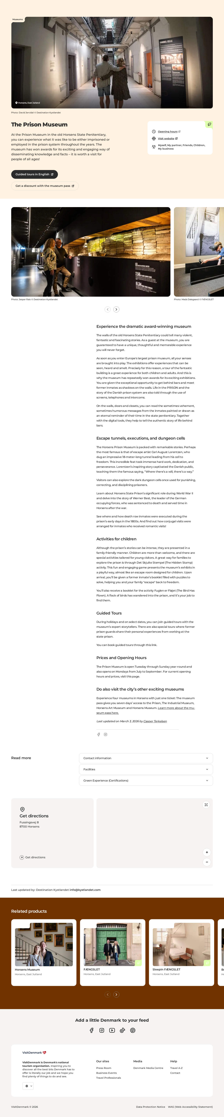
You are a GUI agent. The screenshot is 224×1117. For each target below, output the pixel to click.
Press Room (103, 1068)
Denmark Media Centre (148, 1068)
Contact (175, 1072)
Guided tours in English (32, 174)
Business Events (106, 1072)
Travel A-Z (176, 1068)
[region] (154, 833)
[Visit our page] (102, 1030)
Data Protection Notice (150, 1106)
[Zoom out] (207, 862)
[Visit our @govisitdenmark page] (122, 1030)
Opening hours (167, 131)
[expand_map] (206, 805)
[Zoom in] (207, 852)
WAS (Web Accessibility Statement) (190, 1106)
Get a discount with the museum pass (43, 186)
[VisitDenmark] (34, 1052)
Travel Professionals (108, 1077)
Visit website (166, 138)
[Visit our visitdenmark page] (112, 1030)
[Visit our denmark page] (91, 1030)
